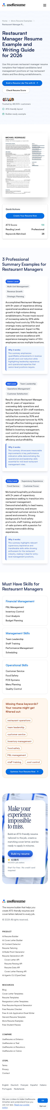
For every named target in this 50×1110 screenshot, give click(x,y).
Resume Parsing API (13, 963)
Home (4, 21)
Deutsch (14, 1085)
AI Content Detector (11, 944)
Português (7, 1089)
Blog (4, 990)
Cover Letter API (11, 959)
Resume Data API (12, 967)
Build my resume (20, 853)
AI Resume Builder (10, 936)
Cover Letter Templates (12, 993)
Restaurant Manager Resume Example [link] (13, 24)
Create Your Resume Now (25, 215)
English (5, 1085)
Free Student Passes (11, 1025)
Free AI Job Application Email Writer (18, 1013)
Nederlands (19, 1089)
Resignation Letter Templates (15, 1001)
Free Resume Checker (12, 1009)
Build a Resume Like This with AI (20, 83)
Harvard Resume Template (14, 1017)
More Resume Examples (21, 21)
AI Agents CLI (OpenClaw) (14, 975)
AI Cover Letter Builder (12, 940)
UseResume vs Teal (10, 1043)
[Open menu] (45, 5)
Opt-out (42, 1106)
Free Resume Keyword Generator (17, 1005)
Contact (6, 1073)
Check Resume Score (16, 90)
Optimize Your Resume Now (22, 771)
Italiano (43, 1085)
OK (43, 1100)
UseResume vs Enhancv (12, 1039)
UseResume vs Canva (12, 1051)
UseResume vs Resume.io (13, 1047)
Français (24, 1085)
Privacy (5, 1069)
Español (34, 1085)
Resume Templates (10, 997)
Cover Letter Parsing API (15, 971)
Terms (4, 1065)
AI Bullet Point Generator (13, 952)
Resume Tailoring (9, 948)
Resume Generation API (12, 956)
